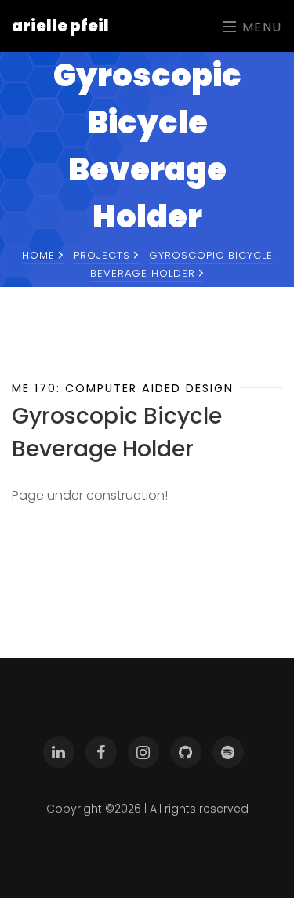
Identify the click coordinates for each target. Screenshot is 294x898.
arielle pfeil (60, 26)
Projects (104, 255)
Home (40, 255)
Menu (260, 27)
